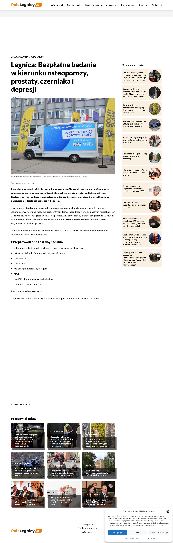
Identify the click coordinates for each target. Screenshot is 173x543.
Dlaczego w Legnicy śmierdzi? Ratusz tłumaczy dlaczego (96, 502)
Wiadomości (37, 57)
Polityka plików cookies (132, 538)
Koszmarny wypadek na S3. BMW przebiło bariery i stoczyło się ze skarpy (26, 471)
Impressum (152, 538)
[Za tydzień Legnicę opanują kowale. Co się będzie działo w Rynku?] (155, 141)
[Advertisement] (86, 36)
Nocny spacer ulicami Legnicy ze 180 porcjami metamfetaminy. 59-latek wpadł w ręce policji (134, 222)
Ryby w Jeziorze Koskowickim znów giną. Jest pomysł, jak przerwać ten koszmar (97, 442)
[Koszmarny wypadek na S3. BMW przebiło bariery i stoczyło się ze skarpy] (27, 465)
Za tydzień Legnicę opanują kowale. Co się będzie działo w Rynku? (62, 472)
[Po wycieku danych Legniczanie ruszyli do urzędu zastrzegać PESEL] (63, 494)
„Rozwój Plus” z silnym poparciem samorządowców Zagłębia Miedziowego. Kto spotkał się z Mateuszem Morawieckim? (134, 258)
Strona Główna (19, 57)
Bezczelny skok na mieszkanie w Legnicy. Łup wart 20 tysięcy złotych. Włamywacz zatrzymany (62, 441)
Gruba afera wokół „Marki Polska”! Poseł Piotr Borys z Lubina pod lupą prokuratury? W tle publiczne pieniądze (135, 240)
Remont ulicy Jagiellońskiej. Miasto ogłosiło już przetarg (97, 472)
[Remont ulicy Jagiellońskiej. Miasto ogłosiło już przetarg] (155, 157)
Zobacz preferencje (159, 532)
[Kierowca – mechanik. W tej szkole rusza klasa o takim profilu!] (155, 174)
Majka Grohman (22, 404)
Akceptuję (117, 532)
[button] (168, 511)
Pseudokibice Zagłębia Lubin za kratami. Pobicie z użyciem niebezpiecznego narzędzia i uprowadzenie (26, 440)
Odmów (137, 532)
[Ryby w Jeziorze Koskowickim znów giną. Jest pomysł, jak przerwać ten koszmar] (98, 435)
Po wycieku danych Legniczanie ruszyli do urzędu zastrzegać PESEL (61, 501)
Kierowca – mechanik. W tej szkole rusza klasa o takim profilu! (26, 502)
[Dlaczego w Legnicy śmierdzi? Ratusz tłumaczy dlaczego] (155, 206)
